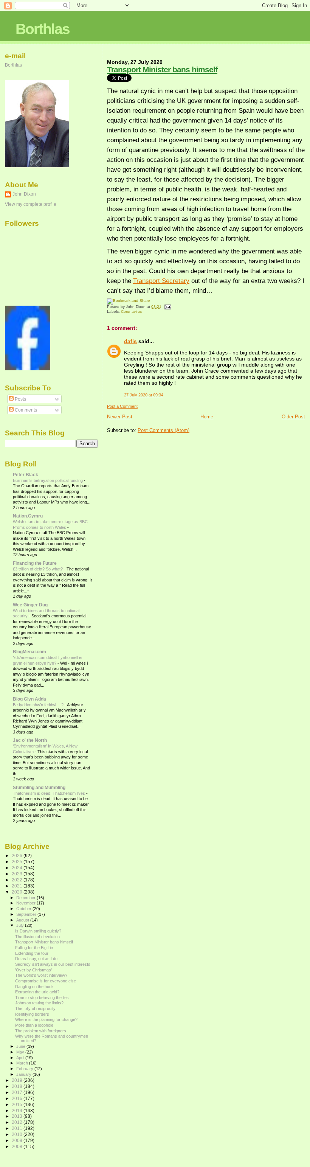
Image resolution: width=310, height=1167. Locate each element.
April (20, 1057)
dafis (130, 341)
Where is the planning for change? (46, 1019)
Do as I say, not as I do (36, 958)
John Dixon (24, 194)
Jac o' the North (30, 740)
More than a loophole (34, 1025)
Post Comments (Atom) (163, 430)
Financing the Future (35, 563)
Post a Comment (122, 406)
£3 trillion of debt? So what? (38, 569)
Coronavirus (131, 311)
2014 (17, 1110)
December (26, 897)
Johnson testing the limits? (39, 1003)
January (24, 1074)
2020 (17, 891)
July (20, 925)
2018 (17, 1086)
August (23, 920)
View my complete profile (30, 204)
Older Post (293, 417)
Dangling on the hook (34, 986)
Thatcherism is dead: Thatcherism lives (49, 793)
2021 (17, 885)
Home (206, 417)
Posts (20, 399)
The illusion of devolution (37, 936)
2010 (17, 1134)
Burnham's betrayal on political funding (48, 480)
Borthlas (43, 29)
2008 (17, 1146)
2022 (17, 879)
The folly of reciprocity (35, 1008)
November (26, 903)
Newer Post (119, 417)
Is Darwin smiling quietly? (38, 931)
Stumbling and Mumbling (39, 787)
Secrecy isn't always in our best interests (52, 964)
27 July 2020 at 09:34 (143, 395)
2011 (17, 1128)
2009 (17, 1140)
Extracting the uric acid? (37, 992)
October (24, 908)
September (26, 914)
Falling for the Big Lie (34, 947)
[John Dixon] (27, 368)
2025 (17, 861)
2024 (17, 867)
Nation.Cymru (28, 515)
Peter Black (25, 474)
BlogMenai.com (29, 651)
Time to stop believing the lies (42, 997)
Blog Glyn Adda (29, 698)
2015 (17, 1104)
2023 (17, 873)
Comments (25, 410)
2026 (17, 855)
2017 (17, 1092)
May (20, 1052)
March (22, 1063)
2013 (17, 1116)
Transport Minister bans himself (162, 69)
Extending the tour (31, 953)
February (25, 1068)
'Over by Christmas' (33, 970)
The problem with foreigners (40, 1031)
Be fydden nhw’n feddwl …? (39, 704)
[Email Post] (167, 307)
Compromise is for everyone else (45, 981)
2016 (17, 1098)
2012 (17, 1122)
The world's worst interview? (41, 975)
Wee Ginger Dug (30, 604)
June (21, 1046)
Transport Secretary (161, 280)
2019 (17, 1080)
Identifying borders (32, 1014)
